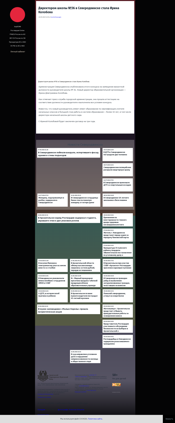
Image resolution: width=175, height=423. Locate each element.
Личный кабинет (17, 51)
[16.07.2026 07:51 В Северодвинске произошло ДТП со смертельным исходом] (118, 178)
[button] (131, 21)
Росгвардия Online (17, 30)
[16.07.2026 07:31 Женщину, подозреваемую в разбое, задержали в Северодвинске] (52, 193)
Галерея (41, 409)
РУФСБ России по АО (17, 34)
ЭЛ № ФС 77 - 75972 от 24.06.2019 (86, 375)
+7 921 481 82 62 (91, 390)
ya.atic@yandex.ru (84, 386)
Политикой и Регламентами (45, 394)
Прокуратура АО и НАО (17, 42)
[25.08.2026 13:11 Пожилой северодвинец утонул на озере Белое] (118, 289)
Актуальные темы (43, 415)
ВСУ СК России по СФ (17, 38)
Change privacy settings (44, 397)
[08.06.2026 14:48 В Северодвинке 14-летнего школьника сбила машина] (118, 193)
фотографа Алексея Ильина (71, 409)
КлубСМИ (17, 27)
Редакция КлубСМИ (80, 392)
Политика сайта (95, 419)
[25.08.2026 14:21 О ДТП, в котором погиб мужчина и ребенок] (52, 289)
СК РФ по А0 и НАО (17, 46)
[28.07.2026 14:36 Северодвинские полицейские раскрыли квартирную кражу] (118, 163)
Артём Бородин (56, 17)
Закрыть (169, 419)
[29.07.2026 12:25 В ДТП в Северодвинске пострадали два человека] (118, 148)
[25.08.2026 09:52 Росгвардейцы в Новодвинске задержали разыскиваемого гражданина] (118, 335)
